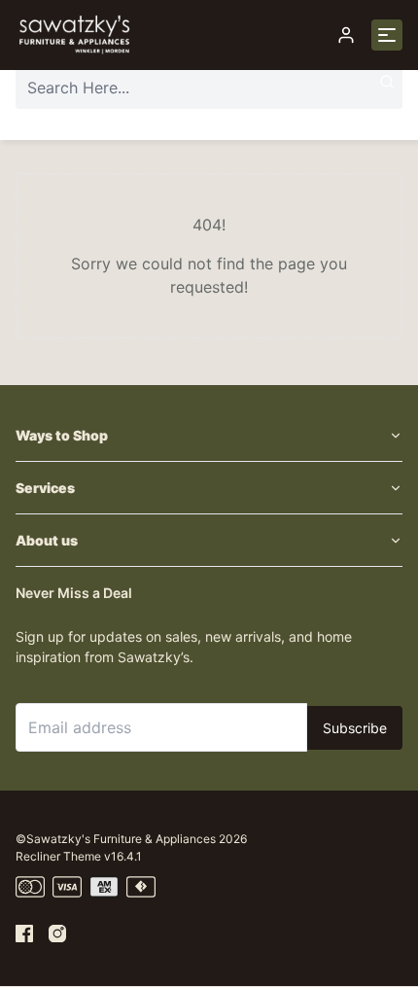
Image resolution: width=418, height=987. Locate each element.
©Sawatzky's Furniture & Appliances (116, 838)
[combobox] (209, 87)
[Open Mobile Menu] (386, 35)
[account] (346, 35)
